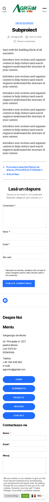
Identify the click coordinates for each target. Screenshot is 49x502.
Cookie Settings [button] (11, 496)
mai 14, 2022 (35, 37)
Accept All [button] (27, 496)
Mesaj (6, 455)
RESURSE (19, 406)
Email (6, 244)
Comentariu (9, 206)
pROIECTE (18, 397)
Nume (6, 232)
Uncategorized (24, 23)
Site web (7, 257)
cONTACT (18, 415)
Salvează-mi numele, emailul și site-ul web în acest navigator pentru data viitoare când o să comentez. (25, 273)
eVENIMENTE (19, 388)
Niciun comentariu (26, 41)
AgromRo (18, 37)
